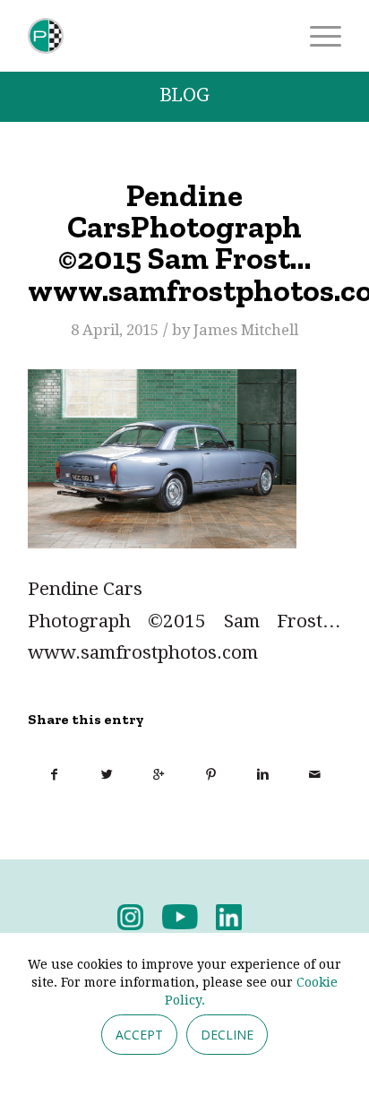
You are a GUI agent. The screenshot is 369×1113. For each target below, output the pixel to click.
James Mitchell (245, 330)
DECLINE (227, 1034)
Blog (184, 95)
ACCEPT (139, 1034)
